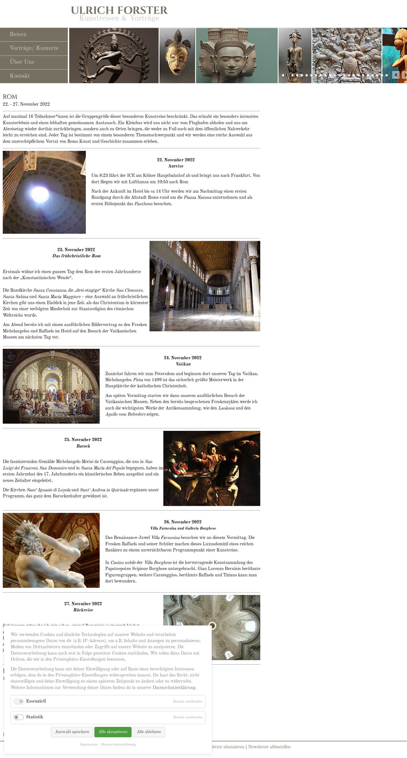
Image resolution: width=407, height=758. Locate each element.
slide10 (306, 75)
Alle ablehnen (149, 732)
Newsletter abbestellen (269, 747)
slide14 (316, 75)
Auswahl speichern (72, 732)
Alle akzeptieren (113, 732)
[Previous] (396, 75)
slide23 (302, 75)
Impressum (88, 744)
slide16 (353, 75)
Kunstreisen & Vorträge (119, 18)
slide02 (382, 75)
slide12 (325, 75)
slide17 (368, 75)
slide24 (330, 75)
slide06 (344, 75)
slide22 (335, 75)
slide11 (311, 75)
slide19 (321, 75)
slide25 (297, 75)
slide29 (283, 75)
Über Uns (22, 62)
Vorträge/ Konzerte (34, 48)
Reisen (18, 34)
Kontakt (20, 76)
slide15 (363, 75)
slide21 (339, 75)
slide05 (358, 75)
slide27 (292, 75)
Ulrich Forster (119, 11)
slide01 (386, 75)
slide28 (288, 75)
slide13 (349, 75)
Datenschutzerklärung (174, 688)
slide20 (377, 75)
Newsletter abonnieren (223, 747)
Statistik (34, 717)
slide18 (372, 75)
